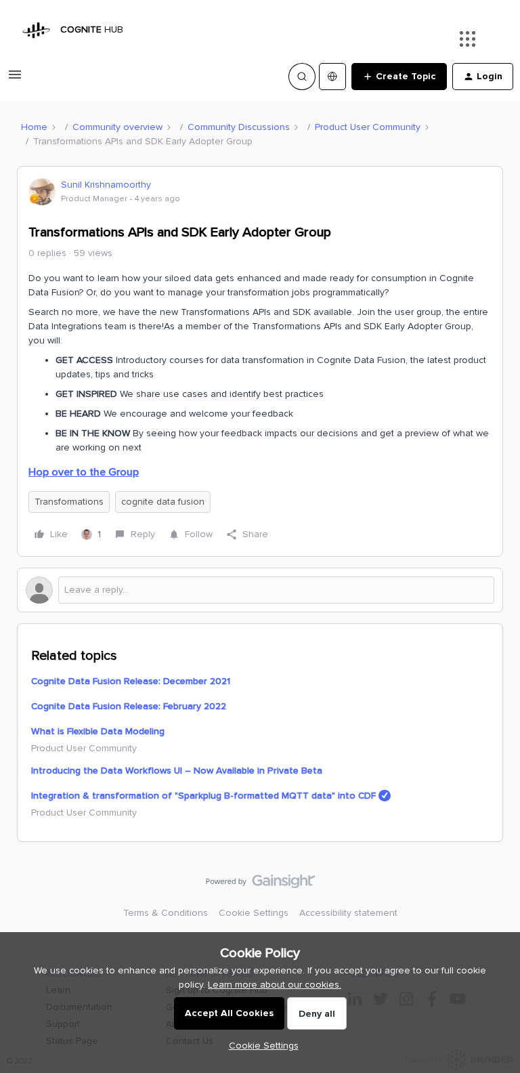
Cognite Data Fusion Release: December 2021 (130, 681)
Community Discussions (239, 127)
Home (34, 127)
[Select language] (332, 76)
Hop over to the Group (83, 472)
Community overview (117, 127)
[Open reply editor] (260, 590)
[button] (15, 79)
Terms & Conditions (165, 913)
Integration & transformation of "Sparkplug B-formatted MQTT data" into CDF (203, 795)
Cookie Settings (253, 913)
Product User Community (367, 127)
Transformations (69, 501)
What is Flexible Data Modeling (98, 731)
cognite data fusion (162, 501)
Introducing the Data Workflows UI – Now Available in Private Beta (176, 770)
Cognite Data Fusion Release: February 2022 (128, 706)
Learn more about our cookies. (274, 984)
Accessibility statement (348, 913)
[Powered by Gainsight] (260, 885)
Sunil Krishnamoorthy (106, 184)
